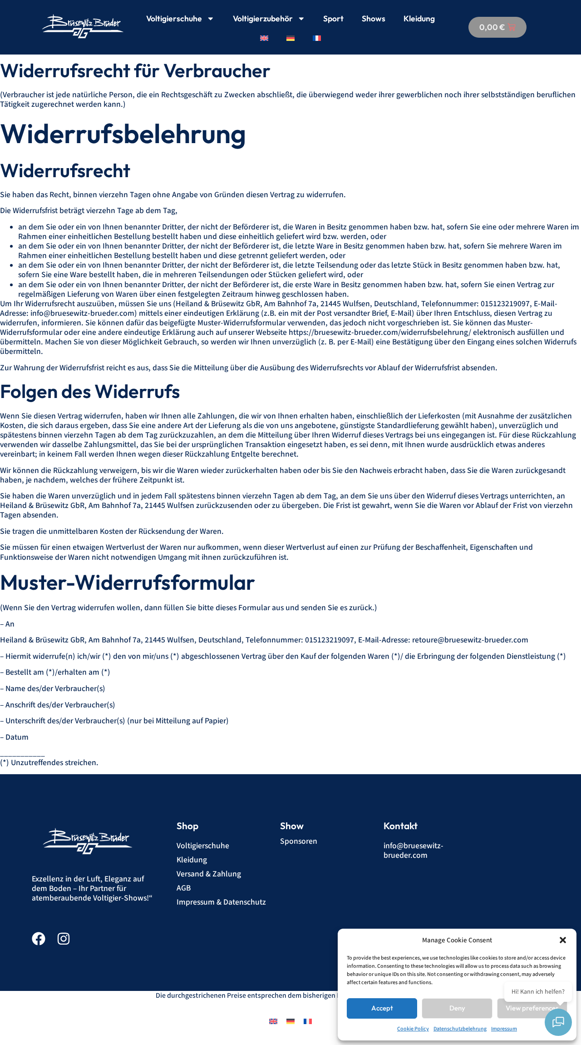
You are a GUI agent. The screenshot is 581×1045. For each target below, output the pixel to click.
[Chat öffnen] (558, 1022)
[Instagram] (63, 938)
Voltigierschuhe (174, 18)
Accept (382, 1008)
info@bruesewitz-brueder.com (413, 851)
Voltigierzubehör (263, 18)
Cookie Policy (413, 1028)
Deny (457, 1008)
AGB (184, 888)
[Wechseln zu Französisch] (317, 38)
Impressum (504, 1028)
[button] (562, 940)
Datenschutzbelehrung (460, 1028)
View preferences (532, 1008)
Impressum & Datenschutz (221, 902)
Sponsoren (298, 841)
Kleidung (419, 18)
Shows (373, 18)
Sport (333, 18)
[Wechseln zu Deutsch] (290, 1021)
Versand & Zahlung (209, 874)
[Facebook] (38, 938)
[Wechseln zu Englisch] (264, 38)
